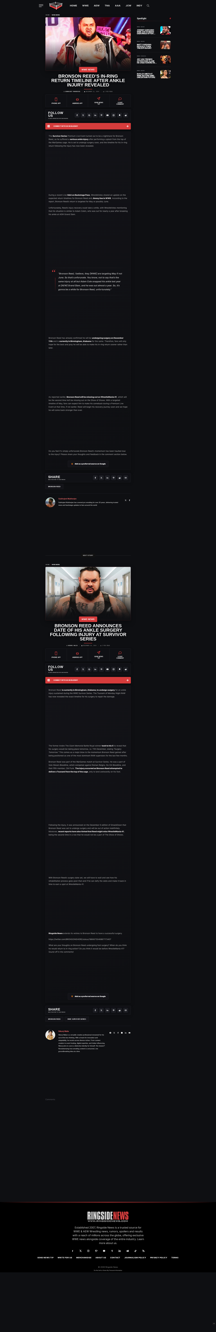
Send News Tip (45, 1257)
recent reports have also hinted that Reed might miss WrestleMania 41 (91, 831)
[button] (148, 5)
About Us (101, 1257)
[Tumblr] (112, 1250)
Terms (175, 1257)
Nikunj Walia (73, 645)
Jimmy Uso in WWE (102, 198)
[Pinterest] (101, 115)
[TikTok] (135, 1250)
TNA (107, 5)
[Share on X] (101, 477)
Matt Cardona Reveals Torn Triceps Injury (144, 46)
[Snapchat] (119, 115)
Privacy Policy (158, 1257)
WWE (85, 5)
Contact (115, 1257)
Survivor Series (60, 136)
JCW (128, 5)
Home (73, 5)
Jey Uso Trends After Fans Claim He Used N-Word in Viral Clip (146, 61)
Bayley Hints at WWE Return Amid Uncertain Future (146, 75)
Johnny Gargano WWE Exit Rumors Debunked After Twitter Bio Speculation (145, 32)
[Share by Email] (125, 477)
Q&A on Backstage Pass (78, 195)
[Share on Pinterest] (113, 477)
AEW (97, 5)
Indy (139, 5)
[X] (83, 115)
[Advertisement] (65, 318)
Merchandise (83, 1257)
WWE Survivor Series (77, 1019)
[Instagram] (113, 115)
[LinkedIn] (95, 115)
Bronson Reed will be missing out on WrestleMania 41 (92, 397)
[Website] (110, 1032)
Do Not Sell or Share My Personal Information (108, 1270)
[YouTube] (107, 115)
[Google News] (89, 115)
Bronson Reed (54, 486)
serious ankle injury (79, 139)
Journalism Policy (135, 1257)
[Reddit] (125, 115)
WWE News (56, 15)
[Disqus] (88, 1137)
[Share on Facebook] (95, 477)
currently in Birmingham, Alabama (75, 341)
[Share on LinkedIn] (107, 477)
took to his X (108, 746)
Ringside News (56, 933)
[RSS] (143, 1250)
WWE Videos (141, 56)
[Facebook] (77, 115)
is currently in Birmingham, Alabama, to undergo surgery (88, 690)
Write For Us (65, 1257)
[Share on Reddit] (119, 477)
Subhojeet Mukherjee (72, 91)
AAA (117, 5)
